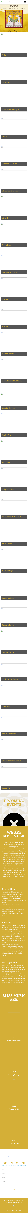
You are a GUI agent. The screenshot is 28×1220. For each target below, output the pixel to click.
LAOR (4, 136)
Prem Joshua (8, 598)
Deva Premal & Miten (12, 381)
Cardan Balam (8, 625)
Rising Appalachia (10, 272)
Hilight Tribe (8, 489)
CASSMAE (7, 82)
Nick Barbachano (10, 679)
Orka (4, 55)
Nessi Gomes (8, 354)
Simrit (5, 218)
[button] (25, 2)
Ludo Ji (5, 299)
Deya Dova (7, 245)
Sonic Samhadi (9, 734)
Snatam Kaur (8, 652)
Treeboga (6, 462)
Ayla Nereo (7, 544)
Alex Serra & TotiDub (11, 516)
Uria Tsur (6, 706)
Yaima (5, 326)
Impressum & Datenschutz (14, 1202)
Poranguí (6, 788)
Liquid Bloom (8, 408)
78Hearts (18, 1210)
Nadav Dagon (8, 571)
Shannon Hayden (10, 191)
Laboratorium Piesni (11, 761)
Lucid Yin (6, 435)
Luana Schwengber (11, 109)
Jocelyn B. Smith (9, 164)
